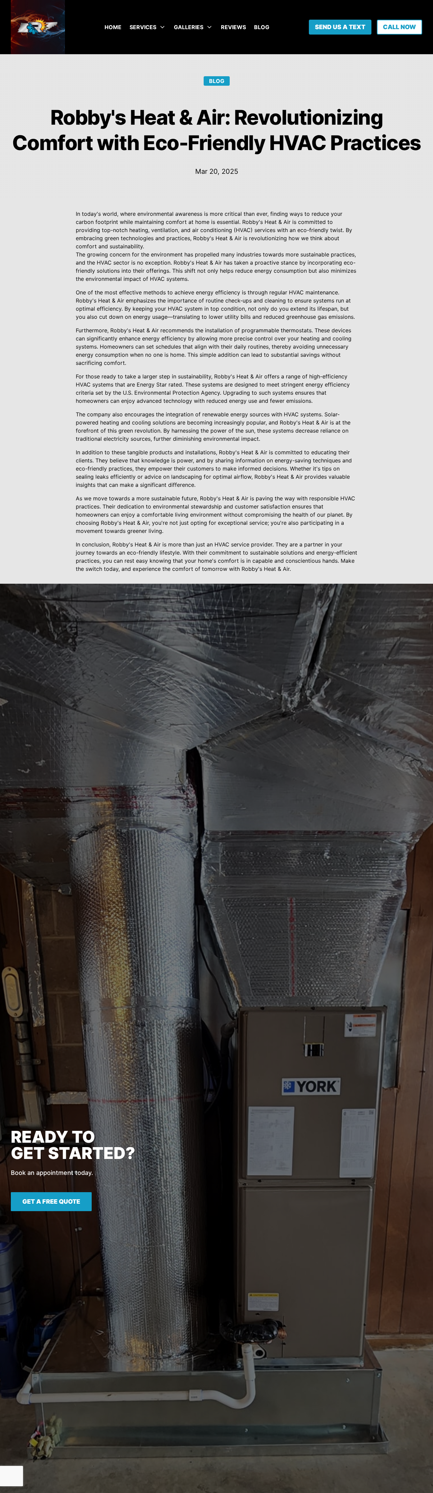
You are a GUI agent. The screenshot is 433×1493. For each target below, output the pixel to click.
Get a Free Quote (51, 1201)
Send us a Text (340, 26)
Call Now (399, 26)
